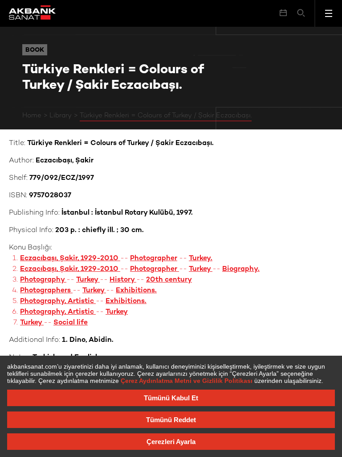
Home (31, 115)
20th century (169, 280)
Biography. (241, 269)
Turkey (200, 269)
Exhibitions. (136, 291)
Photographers (46, 291)
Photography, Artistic (58, 301)
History (123, 280)
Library (60, 115)
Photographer (153, 258)
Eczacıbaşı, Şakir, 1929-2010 (70, 258)
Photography (43, 280)
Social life (70, 323)
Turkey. (200, 258)
